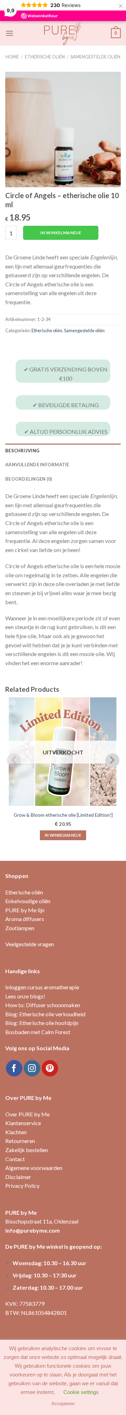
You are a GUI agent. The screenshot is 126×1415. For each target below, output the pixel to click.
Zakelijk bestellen (26, 1149)
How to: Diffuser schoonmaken (42, 1005)
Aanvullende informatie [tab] (37, 464)
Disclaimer (18, 1176)
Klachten (16, 1132)
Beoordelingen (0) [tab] (28, 479)
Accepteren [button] (63, 1403)
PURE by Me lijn (24, 910)
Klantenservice (23, 1123)
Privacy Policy (22, 1185)
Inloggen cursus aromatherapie (42, 987)
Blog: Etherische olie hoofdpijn (41, 1022)
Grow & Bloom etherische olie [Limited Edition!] (63, 815)
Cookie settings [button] (81, 1392)
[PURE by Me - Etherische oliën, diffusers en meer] (63, 33)
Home (12, 57)
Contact (15, 1159)
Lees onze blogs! (25, 996)
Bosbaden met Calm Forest (37, 1032)
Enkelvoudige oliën (27, 901)
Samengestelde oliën (95, 57)
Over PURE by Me (27, 1114)
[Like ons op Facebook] (14, 1068)
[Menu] (9, 33)
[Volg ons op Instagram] (32, 1068)
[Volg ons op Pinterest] (50, 1068)
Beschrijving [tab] (22, 450)
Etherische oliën (45, 57)
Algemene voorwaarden (33, 1167)
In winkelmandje (60, 232)
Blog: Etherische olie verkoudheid (45, 1014)
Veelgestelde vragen (29, 944)
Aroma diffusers (24, 918)
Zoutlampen (19, 928)
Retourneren (20, 1140)
